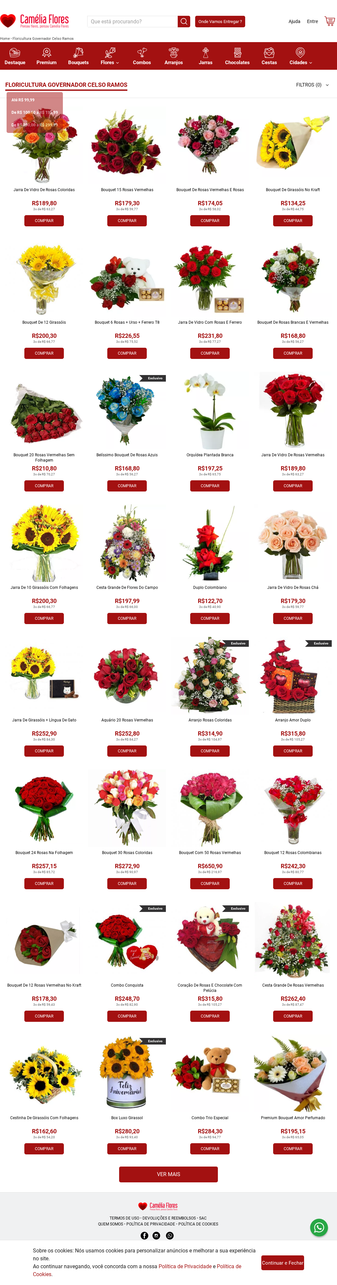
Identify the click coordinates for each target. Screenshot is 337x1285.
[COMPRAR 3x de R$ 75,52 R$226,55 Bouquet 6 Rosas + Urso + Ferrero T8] (127, 278)
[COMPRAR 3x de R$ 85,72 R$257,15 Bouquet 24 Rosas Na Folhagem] (44, 808)
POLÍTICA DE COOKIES (198, 1224)
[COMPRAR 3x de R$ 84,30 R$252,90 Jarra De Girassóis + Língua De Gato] (44, 676)
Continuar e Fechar (282, 1263)
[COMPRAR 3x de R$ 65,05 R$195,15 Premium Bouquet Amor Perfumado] (293, 1073)
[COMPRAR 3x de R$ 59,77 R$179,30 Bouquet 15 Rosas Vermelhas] (127, 145)
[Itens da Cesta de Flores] (329, 22)
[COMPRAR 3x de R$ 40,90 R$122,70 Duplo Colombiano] (210, 543)
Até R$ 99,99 (23, 100)
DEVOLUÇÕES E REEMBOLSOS (169, 1218)
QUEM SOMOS (110, 1224)
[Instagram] (156, 1239)
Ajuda (294, 21)
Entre (312, 21)
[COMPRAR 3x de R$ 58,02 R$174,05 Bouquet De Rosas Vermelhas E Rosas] (210, 145)
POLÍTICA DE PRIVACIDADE (150, 1224)
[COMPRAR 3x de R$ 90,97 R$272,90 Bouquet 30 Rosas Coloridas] (127, 808)
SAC (203, 1218)
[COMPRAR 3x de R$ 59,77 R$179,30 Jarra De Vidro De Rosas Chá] (293, 543)
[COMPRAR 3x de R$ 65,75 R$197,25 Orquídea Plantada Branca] (210, 410)
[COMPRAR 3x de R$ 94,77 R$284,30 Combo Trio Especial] (210, 1073)
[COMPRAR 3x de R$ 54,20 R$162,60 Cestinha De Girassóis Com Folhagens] (44, 1073)
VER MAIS (168, 1174)
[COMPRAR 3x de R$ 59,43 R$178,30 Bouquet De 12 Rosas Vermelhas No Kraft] (44, 941)
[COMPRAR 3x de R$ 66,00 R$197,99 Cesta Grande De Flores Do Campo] (127, 543)
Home (5, 39)
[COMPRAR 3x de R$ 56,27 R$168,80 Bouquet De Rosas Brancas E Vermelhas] (293, 278)
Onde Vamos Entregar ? (220, 21)
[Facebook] (144, 1239)
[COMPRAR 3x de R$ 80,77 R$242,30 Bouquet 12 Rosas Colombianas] (293, 808)
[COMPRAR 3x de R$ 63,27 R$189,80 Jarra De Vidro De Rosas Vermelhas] (293, 410)
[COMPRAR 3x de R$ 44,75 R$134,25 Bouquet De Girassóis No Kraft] (293, 145)
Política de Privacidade (185, 1266)
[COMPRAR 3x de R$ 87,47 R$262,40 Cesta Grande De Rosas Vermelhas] (293, 941)
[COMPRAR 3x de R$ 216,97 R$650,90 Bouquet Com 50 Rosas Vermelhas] (210, 808)
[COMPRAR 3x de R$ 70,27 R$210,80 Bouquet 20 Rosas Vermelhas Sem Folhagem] (44, 410)
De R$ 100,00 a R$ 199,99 (35, 112)
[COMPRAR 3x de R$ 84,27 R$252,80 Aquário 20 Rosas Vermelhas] (127, 676)
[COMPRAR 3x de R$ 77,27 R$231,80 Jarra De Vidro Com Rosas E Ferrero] (210, 278)
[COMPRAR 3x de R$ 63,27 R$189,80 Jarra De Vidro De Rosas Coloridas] (44, 145)
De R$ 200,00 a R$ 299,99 (35, 125)
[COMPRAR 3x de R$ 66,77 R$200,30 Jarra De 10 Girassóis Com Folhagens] (44, 543)
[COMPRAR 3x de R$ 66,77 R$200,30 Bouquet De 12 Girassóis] (44, 278)
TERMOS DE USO (124, 1218)
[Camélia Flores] (158, 1206)
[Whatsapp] (170, 1239)
